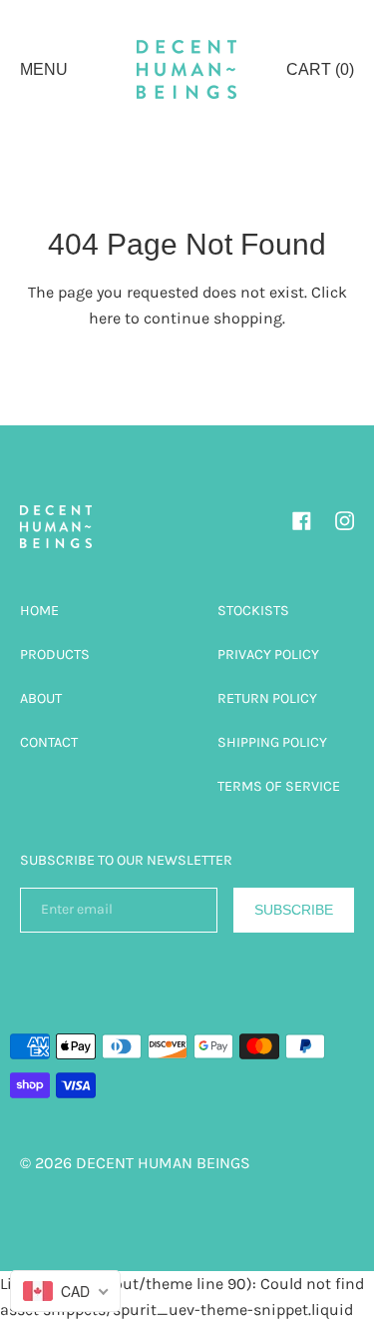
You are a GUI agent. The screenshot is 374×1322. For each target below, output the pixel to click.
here (105, 318)
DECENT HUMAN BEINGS (163, 1162)
